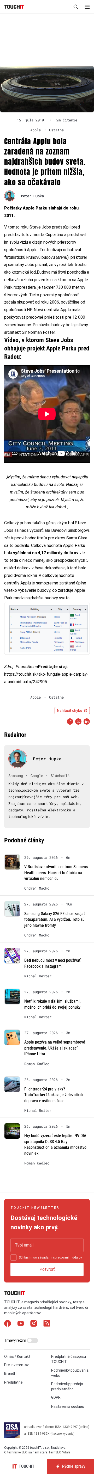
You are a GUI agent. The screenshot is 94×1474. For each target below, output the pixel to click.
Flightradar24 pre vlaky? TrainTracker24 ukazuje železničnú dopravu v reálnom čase (53, 1095)
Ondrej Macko (36, 888)
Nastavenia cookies (67, 1406)
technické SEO (17, 1452)
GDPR (56, 1397)
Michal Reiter (37, 976)
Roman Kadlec (36, 1064)
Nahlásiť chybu (69, 710)
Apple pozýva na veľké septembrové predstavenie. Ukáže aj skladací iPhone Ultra (54, 1048)
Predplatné (13, 1382)
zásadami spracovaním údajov (60, 1257)
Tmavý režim (15, 1340)
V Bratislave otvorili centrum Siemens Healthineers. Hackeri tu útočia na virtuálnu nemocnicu (56, 872)
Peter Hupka (32, 195)
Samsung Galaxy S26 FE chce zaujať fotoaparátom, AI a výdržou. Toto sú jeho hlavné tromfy (54, 919)
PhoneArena (27, 666)
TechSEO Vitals (59, 1452)
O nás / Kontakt (17, 1356)
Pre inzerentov (16, 1365)
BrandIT (10, 1373)
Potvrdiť (47, 1269)
